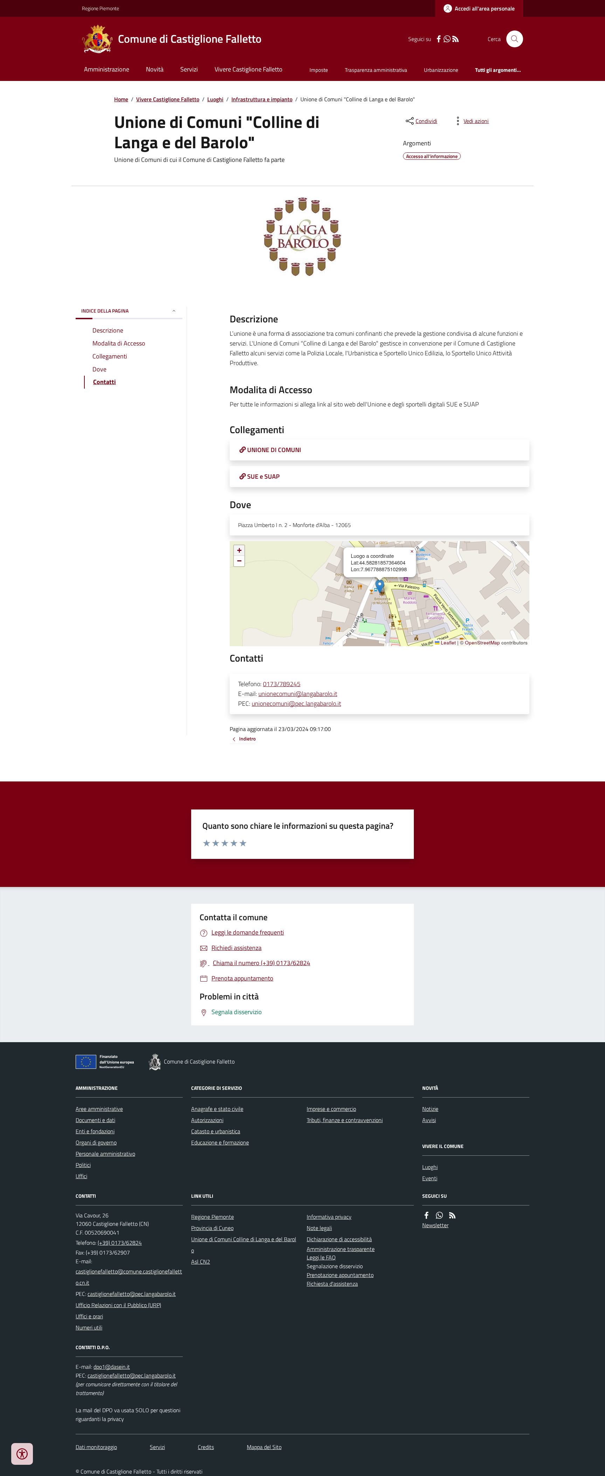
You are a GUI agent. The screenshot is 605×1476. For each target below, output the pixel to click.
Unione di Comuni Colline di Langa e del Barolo (243, 1245)
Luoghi (215, 99)
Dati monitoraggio (96, 1447)
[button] (379, 586)
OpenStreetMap (482, 643)
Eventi (429, 1178)
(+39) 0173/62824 (120, 1242)
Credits (206, 1447)
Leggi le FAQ (321, 1257)
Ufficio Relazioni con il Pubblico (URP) (118, 1305)
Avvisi (429, 1120)
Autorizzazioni (207, 1120)
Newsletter (435, 1225)
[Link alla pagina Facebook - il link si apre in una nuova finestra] (438, 39)
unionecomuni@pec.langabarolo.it (296, 703)
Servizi (189, 69)
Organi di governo (96, 1142)
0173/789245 (281, 684)
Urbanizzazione (441, 70)
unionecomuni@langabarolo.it (297, 693)
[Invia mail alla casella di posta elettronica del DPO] (111, 1366)
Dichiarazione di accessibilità (339, 1239)
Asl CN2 (200, 1261)
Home (121, 99)
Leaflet (447, 643)
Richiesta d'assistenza (332, 1283)
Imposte (319, 70)
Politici (83, 1165)
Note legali (319, 1228)
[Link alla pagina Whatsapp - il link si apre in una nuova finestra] (447, 39)
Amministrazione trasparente (341, 1249)
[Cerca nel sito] (512, 38)
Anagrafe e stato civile (217, 1109)
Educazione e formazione (220, 1142)
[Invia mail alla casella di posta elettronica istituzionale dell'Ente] (129, 1277)
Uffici (81, 1176)
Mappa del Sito (264, 1447)
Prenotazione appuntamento (340, 1275)
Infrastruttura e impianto (261, 99)
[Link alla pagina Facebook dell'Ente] (426, 1215)
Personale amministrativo (105, 1153)
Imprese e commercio (331, 1109)
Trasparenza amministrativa (376, 70)
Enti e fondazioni (95, 1131)
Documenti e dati (95, 1120)
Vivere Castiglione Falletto (249, 69)
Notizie (430, 1109)
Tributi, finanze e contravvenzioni (345, 1120)
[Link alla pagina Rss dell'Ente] (452, 1215)
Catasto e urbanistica (215, 1131)
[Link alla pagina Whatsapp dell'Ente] (439, 1215)
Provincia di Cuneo (212, 1228)
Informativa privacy (329, 1216)
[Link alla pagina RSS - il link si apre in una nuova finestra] (455, 39)
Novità (155, 69)
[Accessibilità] (22, 1454)
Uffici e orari (89, 1316)
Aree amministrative (99, 1109)
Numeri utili (89, 1327)
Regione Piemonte (100, 8)
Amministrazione (106, 69)
